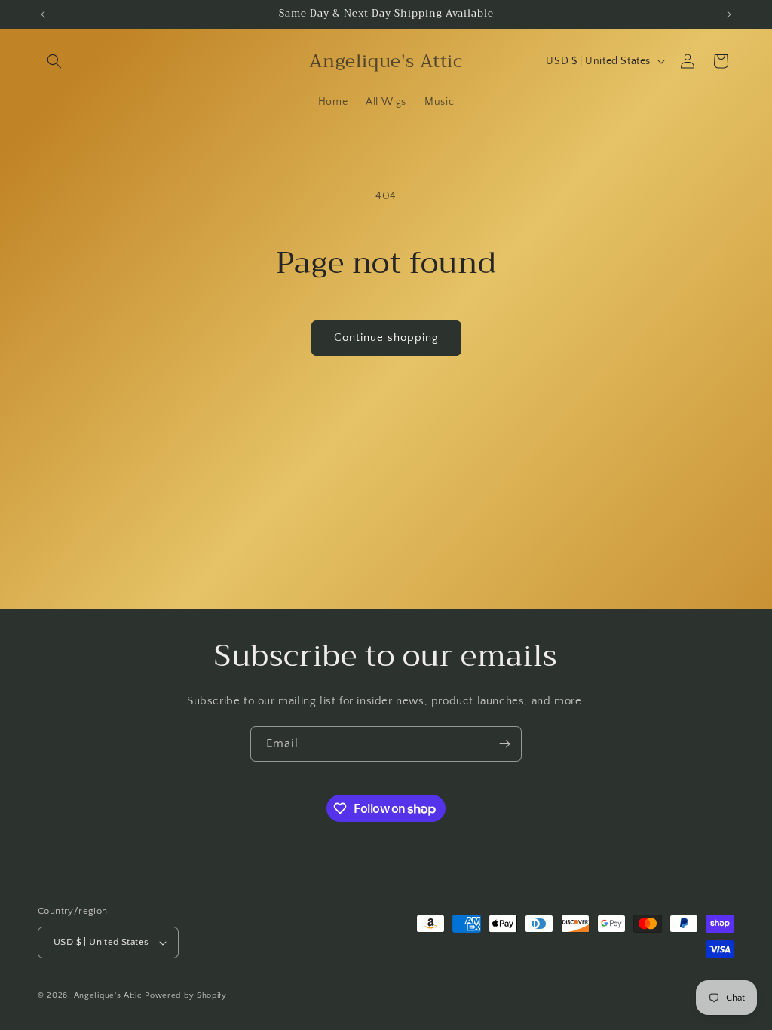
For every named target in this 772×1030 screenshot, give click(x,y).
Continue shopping (386, 337)
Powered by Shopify (186, 995)
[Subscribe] (504, 744)
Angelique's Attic (108, 995)
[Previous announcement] (43, 14)
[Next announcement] (729, 14)
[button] (54, 61)
